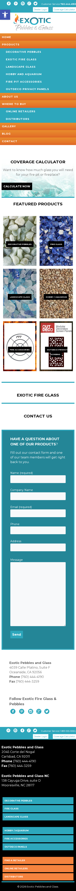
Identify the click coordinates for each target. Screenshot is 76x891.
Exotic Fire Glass (21, 59)
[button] (5, 15)
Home (6, 37)
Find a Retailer (14, 860)
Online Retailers (20, 111)
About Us (10, 96)
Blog (6, 133)
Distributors (17, 119)
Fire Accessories (16, 838)
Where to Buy (14, 104)
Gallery (9, 126)
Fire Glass (11, 808)
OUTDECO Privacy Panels (27, 89)
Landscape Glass (21, 66)
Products (10, 44)
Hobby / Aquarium (16, 830)
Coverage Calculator (64, 9)
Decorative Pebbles (23, 51)
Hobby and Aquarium (24, 74)
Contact (9, 141)
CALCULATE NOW (17, 186)
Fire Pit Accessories (24, 81)
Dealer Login (40, 9)
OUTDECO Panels (15, 846)
